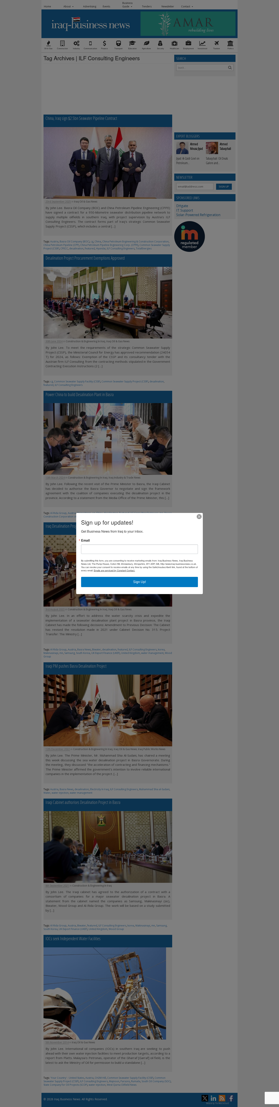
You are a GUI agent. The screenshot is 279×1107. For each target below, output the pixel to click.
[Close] (199, 516)
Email (85, 540)
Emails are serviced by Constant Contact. (114, 570)
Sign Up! (139, 582)
